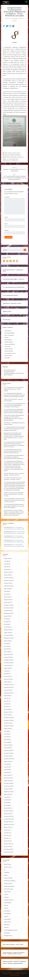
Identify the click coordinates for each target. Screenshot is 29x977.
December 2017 (8, 816)
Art (4, 869)
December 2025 (8, 577)
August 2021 (7, 695)
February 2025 (7, 599)
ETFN (8, 157)
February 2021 (7, 712)
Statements (6, 924)
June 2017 (6, 832)
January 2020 (7, 747)
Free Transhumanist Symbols (10, 295)
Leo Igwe (19, 18)
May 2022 (6, 673)
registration (15, 159)
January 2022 (7, 681)
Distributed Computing (9, 880)
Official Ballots (7, 902)
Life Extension (8, 330)
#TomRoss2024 (19, 373)
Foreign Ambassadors (9, 886)
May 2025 (6, 594)
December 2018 (8, 783)
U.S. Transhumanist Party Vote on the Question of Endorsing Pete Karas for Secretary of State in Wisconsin (13, 451)
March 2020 (7, 742)
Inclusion (6, 894)
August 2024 (7, 616)
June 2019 (6, 767)
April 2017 (6, 838)
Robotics (7, 337)
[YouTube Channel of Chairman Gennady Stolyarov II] (14, 261)
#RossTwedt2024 (8, 374)
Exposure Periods (8, 883)
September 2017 (8, 824)
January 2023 (7, 657)
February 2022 (7, 679)
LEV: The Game (7, 319)
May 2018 (6, 802)
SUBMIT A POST (7, 311)
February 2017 (7, 843)
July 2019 (6, 764)
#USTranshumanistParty (10, 370)
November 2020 (8, 720)
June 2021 (6, 701)
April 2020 (6, 739)
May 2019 (6, 769)
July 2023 (6, 643)
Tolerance (6, 927)
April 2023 (6, 649)
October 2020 (7, 723)
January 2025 (7, 602)
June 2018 (6, 799)
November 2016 (8, 852)
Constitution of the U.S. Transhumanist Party (13, 270)
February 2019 (7, 778)
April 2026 (6, 569)
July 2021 (6, 698)
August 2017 (7, 827)
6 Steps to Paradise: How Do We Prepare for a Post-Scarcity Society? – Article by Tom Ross (14, 494)
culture (6, 154)
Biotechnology (8, 339)
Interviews (6, 897)
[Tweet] (7, 26)
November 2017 (8, 819)
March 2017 (7, 841)
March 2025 (7, 596)
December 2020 (8, 717)
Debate (6, 875)
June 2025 (6, 591)
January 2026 (7, 575)
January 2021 (7, 714)
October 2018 (7, 788)
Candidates (6, 872)
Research (6, 916)
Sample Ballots (7, 919)
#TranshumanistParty (9, 371)
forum (15, 157)
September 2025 (8, 586)
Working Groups (8, 935)
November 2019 (8, 753)
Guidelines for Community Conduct (12, 303)
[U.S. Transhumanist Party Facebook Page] (4, 261)
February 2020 (7, 745)
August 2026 (7, 558)
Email (6, 223)
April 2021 (6, 706)
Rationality (7, 357)
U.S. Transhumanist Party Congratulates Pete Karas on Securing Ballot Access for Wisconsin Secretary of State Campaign (13, 411)
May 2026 (6, 566)
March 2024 (7, 627)
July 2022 (6, 671)
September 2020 (8, 725)
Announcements (16, 152)
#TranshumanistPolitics (9, 373)
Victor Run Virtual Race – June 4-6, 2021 (13, 944)
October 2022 (7, 665)
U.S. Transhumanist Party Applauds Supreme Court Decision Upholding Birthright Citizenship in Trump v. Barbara (14, 405)
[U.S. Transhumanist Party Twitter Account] (7, 261)
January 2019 (7, 780)
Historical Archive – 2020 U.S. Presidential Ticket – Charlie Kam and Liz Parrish (13, 953)
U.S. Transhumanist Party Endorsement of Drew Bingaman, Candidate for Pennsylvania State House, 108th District (14, 457)
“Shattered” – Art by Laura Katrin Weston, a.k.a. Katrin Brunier (14, 169)
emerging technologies (14, 154)
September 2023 (8, 638)
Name (6, 217)
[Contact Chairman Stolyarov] (17, 261)
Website (6, 230)
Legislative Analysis (8, 900)
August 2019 (7, 761)
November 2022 (8, 662)
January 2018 (7, 813)
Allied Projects (8, 152)
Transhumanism (6, 160)
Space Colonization (9, 335)
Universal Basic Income (10, 353)
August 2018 (7, 794)
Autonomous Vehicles (10, 344)
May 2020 (6, 736)
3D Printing (7, 346)
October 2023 (7, 635)
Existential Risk (8, 355)
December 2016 (8, 849)
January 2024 (7, 632)
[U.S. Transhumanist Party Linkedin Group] (10, 261)
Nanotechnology (9, 342)
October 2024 (7, 610)
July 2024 (6, 618)
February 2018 (7, 810)
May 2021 (6, 703)
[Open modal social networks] (13, 26)
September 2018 (8, 791)
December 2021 (8, 684)
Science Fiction (7, 921)
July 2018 (6, 797)
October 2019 (7, 756)
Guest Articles (7, 891)
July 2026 (6, 561)
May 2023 (6, 646)
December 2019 (8, 750)
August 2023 (7, 640)
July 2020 (6, 731)
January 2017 (7, 846)
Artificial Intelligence (10, 333)
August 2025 (7, 588)
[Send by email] (10, 26)
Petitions (6, 905)
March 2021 (7, 709)
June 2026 (6, 564)
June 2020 (6, 734)
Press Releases (7, 913)
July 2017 (6, 830)
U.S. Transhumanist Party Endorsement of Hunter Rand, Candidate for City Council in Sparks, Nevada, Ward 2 (14, 506)
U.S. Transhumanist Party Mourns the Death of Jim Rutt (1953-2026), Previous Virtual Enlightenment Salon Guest (14, 428)
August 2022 (7, 668)
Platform (6, 908)
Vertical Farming (9, 351)
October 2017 (7, 821)
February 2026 (7, 572)
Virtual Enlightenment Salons (11, 930)
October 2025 (7, 583)
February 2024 (7, 629)
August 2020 (7, 728)
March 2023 (7, 651)
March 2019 (7, 775)
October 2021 (7, 690)
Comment (7, 197)
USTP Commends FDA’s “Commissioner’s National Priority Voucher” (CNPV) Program (14, 389)
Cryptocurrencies (9, 348)
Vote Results (7, 932)
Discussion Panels (8, 878)
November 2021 (8, 687)
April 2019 (6, 772)
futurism (20, 157)
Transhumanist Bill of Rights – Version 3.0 (13, 279)
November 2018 (8, 786)
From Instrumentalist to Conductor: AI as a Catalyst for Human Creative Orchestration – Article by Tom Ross (14, 500)
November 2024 (8, 607)
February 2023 (7, 654)
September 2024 (8, 613)
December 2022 (8, 660)
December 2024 (8, 605)
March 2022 (7, 676)
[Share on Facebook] (4, 26)
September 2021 (8, 693)
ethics (12, 157)
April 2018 (6, 805)
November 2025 (8, 580)
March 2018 (7, 808)
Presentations (7, 910)
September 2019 (8, 758)
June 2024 (6, 621)
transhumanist (14, 160)
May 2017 (6, 835)
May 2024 (6, 624)
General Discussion (8, 889)
